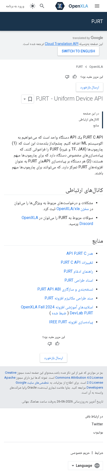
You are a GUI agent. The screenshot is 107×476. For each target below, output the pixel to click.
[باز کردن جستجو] (42, 6)
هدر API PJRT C (79, 253)
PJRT (97, 21)
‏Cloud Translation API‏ (61, 44)
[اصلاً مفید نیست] (67, 76)
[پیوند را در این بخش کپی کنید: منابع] (87, 241)
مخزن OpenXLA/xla (72, 208)
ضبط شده (59, 313)
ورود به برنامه (15, 6)
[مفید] (74, 76)
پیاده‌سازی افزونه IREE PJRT (71, 322)
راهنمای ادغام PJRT (78, 271)
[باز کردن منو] (97, 6)
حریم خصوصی (80, 453)
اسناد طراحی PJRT (78, 280)
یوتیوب (98, 432)
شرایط (99, 453)
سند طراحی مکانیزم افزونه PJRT (69, 298)
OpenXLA (96, 67)
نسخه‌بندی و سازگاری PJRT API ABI (65, 289)
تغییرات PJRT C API (77, 262)
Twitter (97, 424)
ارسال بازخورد (89, 87)
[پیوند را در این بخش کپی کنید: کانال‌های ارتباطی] (60, 190)
